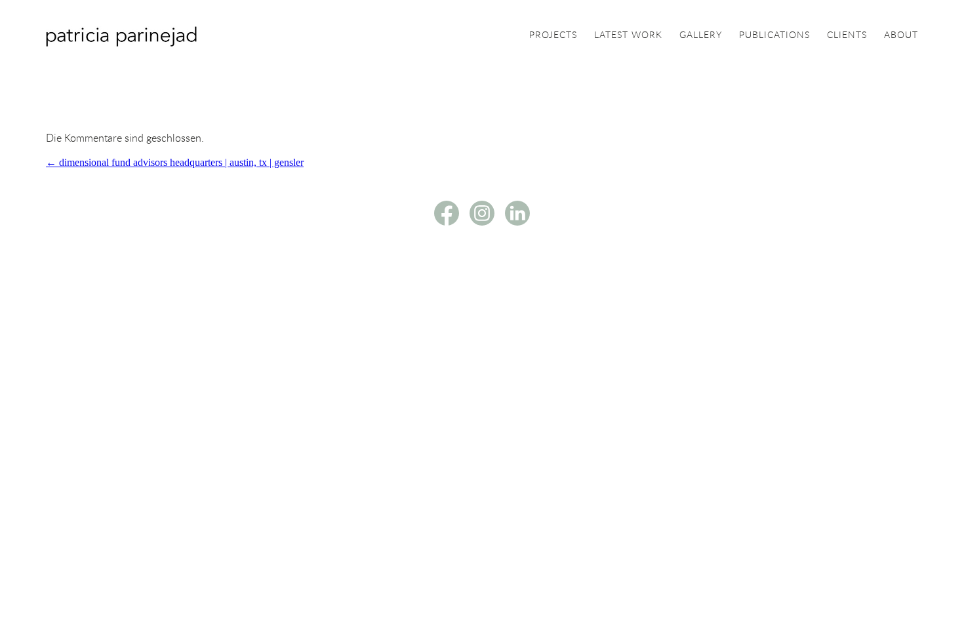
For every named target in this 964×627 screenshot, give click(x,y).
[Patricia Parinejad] (121, 43)
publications (774, 35)
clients (847, 35)
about (901, 35)
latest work (628, 35)
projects (553, 35)
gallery (700, 35)
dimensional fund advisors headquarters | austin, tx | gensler (175, 162)
